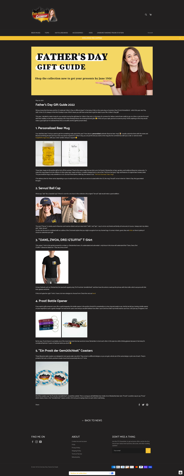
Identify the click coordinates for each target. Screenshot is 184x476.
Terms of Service (77, 454)
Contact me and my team (79, 441)
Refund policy (76, 457)
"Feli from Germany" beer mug (104, 174)
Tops (47, 32)
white (131, 230)
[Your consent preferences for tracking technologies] (180, 472)
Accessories (78, 32)
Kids (91, 32)
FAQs (73, 444)
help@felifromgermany (43, 138)
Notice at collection (79, 473)
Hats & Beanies (61, 32)
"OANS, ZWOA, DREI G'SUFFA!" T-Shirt (65, 240)
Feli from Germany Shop (42, 467)
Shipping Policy (76, 451)
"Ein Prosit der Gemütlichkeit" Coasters (66, 350)
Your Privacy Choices (99, 473)
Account (150, 33)
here (93, 293)
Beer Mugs (35, 32)
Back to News (93, 420)
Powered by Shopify (53, 467)
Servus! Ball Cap (49, 188)
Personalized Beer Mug (54, 128)
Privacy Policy (76, 448)
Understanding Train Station (110, 32)
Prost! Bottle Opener (53, 301)
